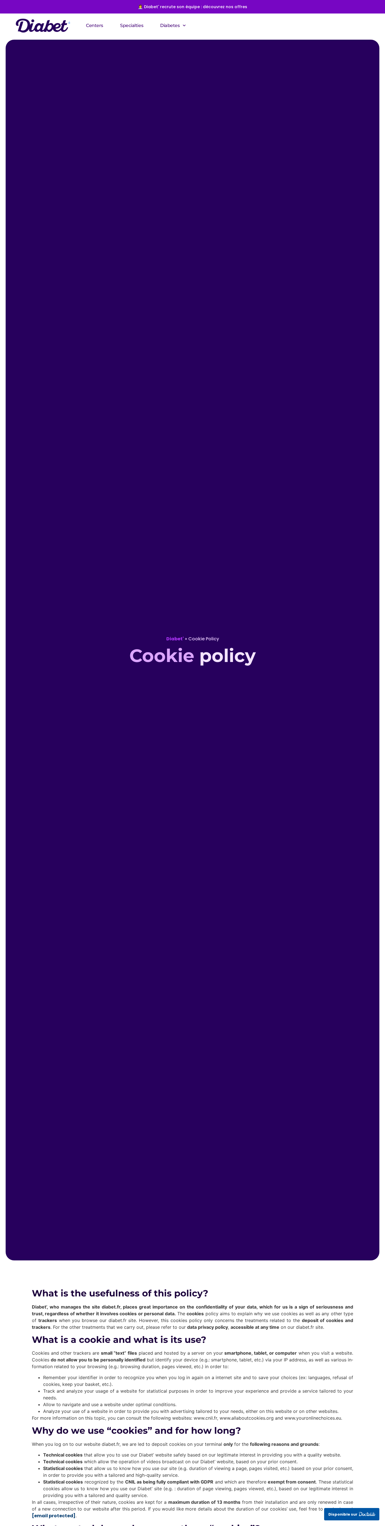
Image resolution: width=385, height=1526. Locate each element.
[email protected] (54, 1515)
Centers (94, 25)
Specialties (131, 25)
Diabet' (175, 639)
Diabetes (170, 25)
